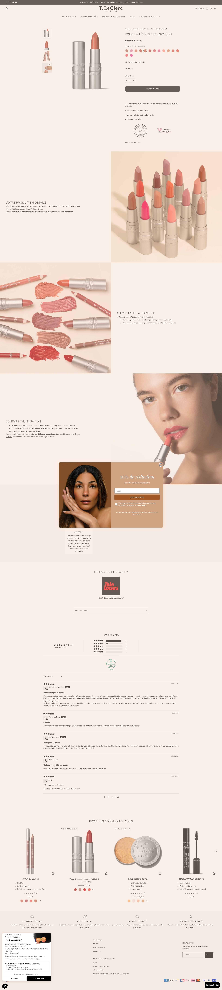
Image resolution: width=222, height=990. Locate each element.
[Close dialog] (160, 464)
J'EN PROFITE (137, 497)
